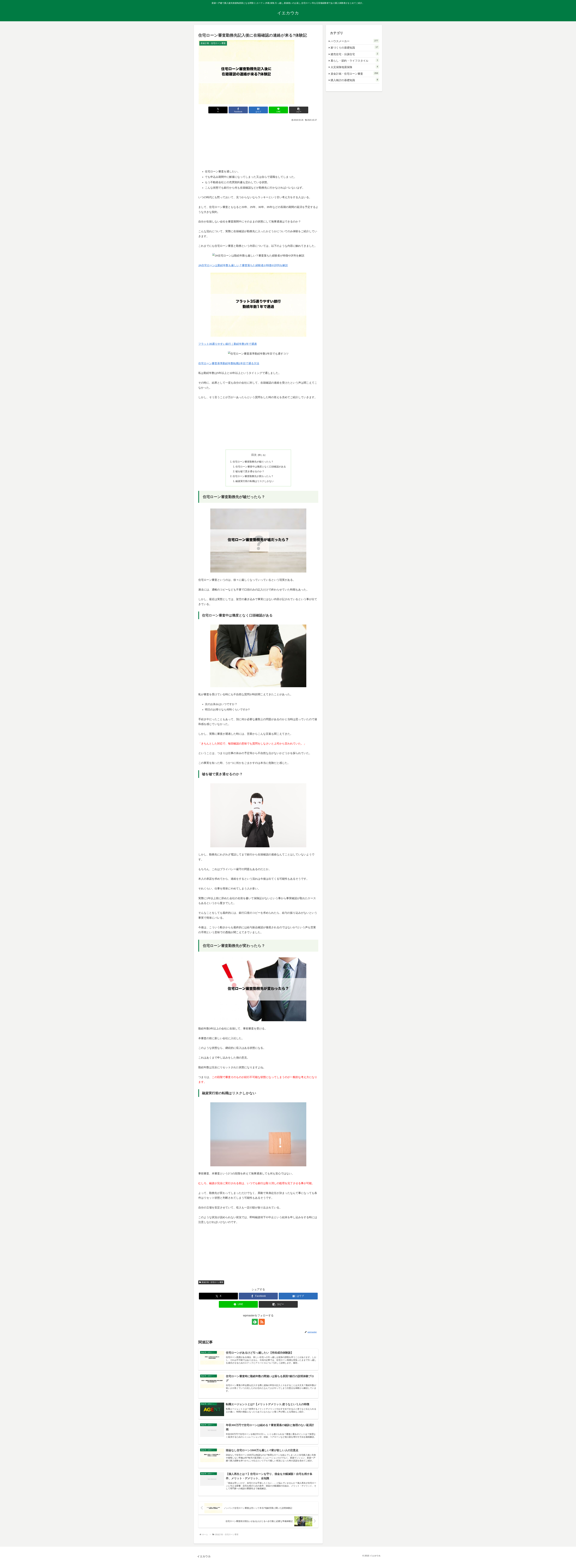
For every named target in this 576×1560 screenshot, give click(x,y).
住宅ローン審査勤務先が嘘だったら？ (253, 461)
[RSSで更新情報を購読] (262, 1322)
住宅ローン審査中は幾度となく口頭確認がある (261, 466)
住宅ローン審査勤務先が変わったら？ (253, 476)
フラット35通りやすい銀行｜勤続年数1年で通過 (227, 343)
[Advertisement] (258, 145)
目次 (254, 454)
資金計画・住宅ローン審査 (212, 1282)
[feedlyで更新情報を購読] (255, 1322)
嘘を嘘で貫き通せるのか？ (250, 471)
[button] (298, 110)
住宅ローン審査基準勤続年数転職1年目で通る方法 (228, 363)
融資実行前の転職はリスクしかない (255, 481)
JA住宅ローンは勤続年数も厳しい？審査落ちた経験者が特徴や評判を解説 (243, 265)
